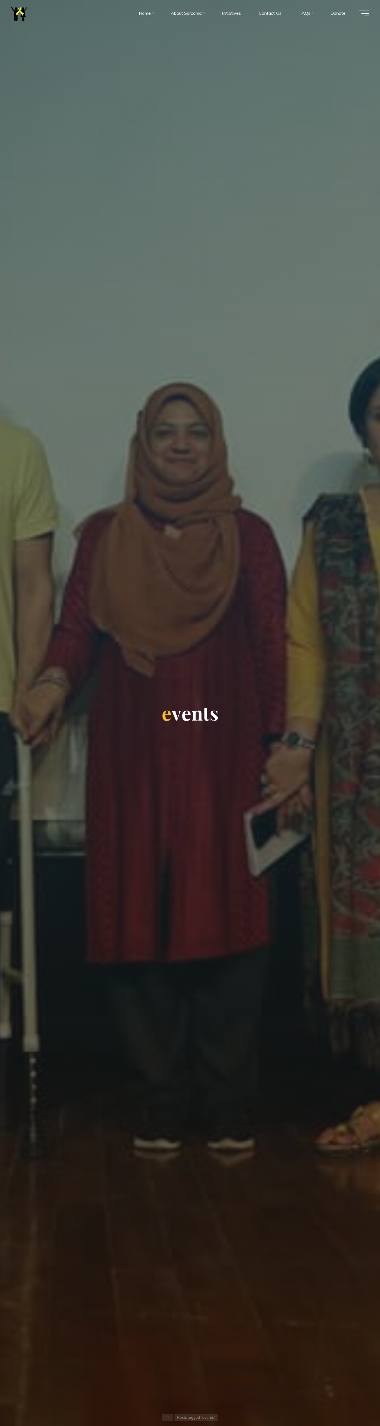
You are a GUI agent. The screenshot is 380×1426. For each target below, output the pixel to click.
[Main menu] (364, 13)
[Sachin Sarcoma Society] (19, 13)
